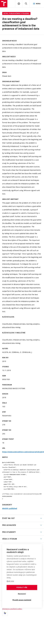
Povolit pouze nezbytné (22, 600)
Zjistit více (10, 581)
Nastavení (22, 594)
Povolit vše (21, 587)
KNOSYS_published (9, 508)
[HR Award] (5, 613)
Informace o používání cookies (12, 609)
